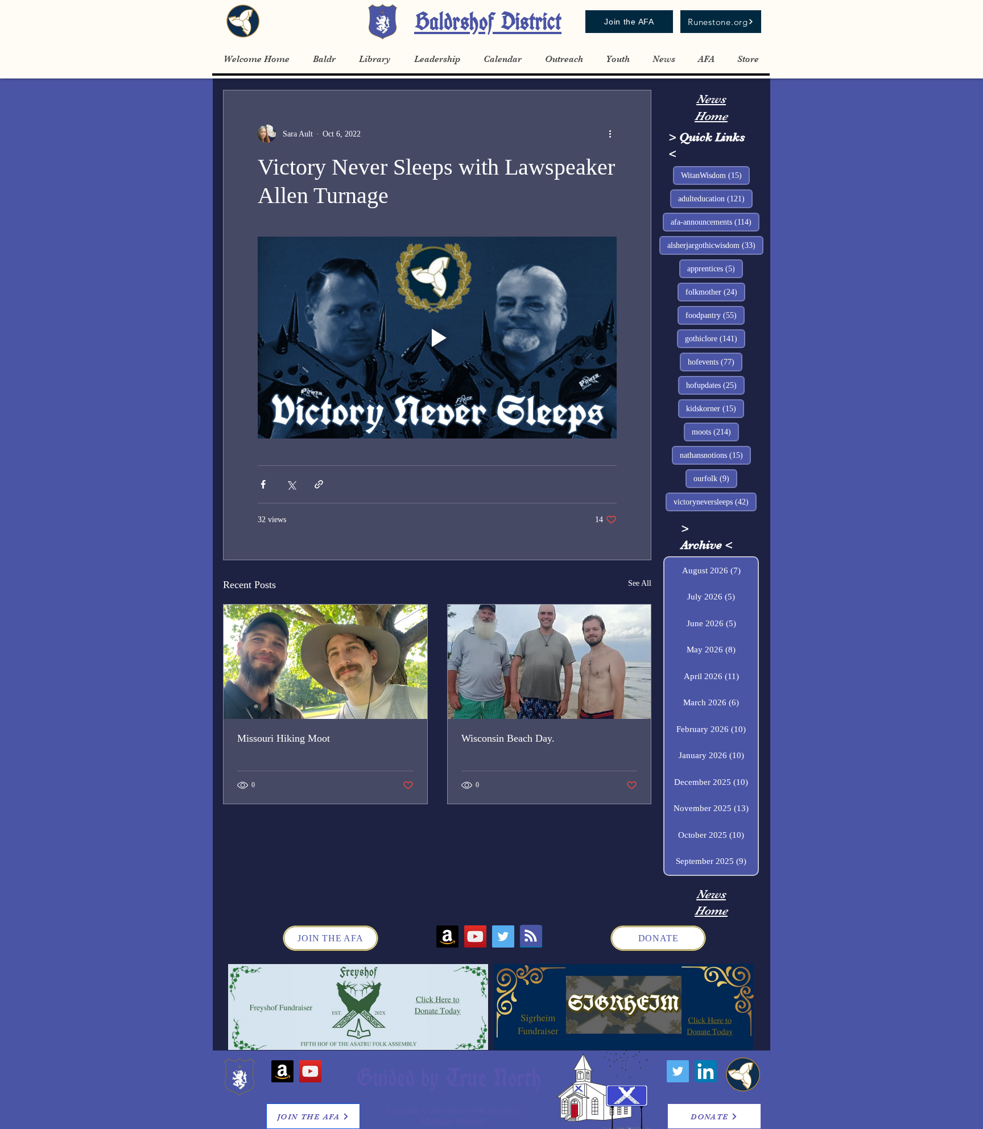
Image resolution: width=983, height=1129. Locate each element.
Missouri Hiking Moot (283, 738)
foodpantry (715, 315)
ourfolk (715, 478)
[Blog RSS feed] (531, 936)
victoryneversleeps (715, 501)
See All (639, 583)
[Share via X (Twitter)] (291, 484)
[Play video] (437, 338)
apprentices (715, 268)
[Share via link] (318, 484)
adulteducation (715, 198)
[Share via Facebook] (263, 484)
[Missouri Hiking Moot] (325, 662)
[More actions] (610, 133)
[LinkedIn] (706, 1071)
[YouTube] (475, 936)
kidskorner (715, 408)
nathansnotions (715, 455)
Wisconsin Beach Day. (508, 738)
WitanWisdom (715, 175)
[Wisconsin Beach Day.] (549, 662)
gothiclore (715, 338)
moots (715, 431)
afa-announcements (715, 221)
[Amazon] (447, 936)
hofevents (715, 361)
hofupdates (715, 385)
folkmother (715, 291)
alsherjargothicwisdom (715, 245)
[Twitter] (503, 936)
